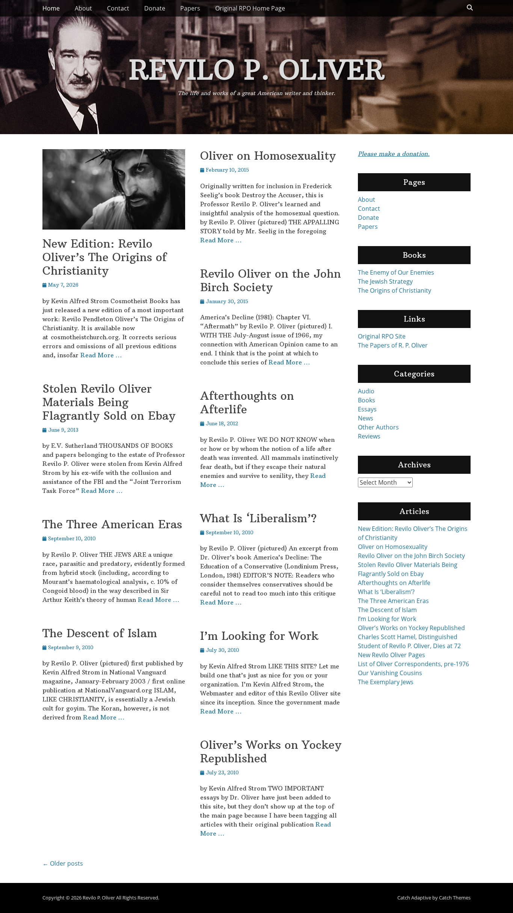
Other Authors (378, 427)
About (83, 8)
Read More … (101, 355)
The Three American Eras (112, 524)
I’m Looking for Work (259, 636)
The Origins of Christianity (394, 290)
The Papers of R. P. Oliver (393, 345)
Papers (190, 8)
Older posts (62, 863)
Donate (154, 8)
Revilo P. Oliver (257, 69)
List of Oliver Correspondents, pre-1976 (413, 664)
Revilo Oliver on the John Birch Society (270, 280)
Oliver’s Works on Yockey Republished (270, 751)
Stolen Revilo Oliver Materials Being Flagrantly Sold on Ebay (108, 402)
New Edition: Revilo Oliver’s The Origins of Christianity (104, 257)
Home (51, 8)
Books (366, 400)
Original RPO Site (382, 336)
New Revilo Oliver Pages (391, 655)
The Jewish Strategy (385, 281)
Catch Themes (455, 897)
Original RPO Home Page (250, 8)
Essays (367, 409)
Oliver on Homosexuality (268, 156)
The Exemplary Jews (385, 682)
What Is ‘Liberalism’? (258, 518)
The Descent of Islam (99, 633)
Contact (118, 8)
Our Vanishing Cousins (390, 673)
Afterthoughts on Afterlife (247, 402)
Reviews (369, 436)
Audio (366, 391)
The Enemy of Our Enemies (396, 272)
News (365, 418)
